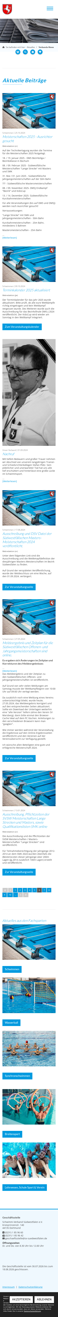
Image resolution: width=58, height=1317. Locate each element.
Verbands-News (46, 47)
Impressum (8, 1286)
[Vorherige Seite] (10, 890)
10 (10, 895)
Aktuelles (31, 47)
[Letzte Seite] (26, 894)
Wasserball (11, 1022)
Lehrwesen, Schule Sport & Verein (24, 1187)
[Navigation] (50, 8)
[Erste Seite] (5, 890)
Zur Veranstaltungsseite (19, 587)
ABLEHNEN (44, 1299)
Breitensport (12, 1134)
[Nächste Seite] (20, 894)
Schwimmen (12, 969)
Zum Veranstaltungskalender (22, 326)
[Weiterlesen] (9, 237)
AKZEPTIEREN (21, 1299)
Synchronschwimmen (17, 1075)
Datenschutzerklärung (31, 1286)
